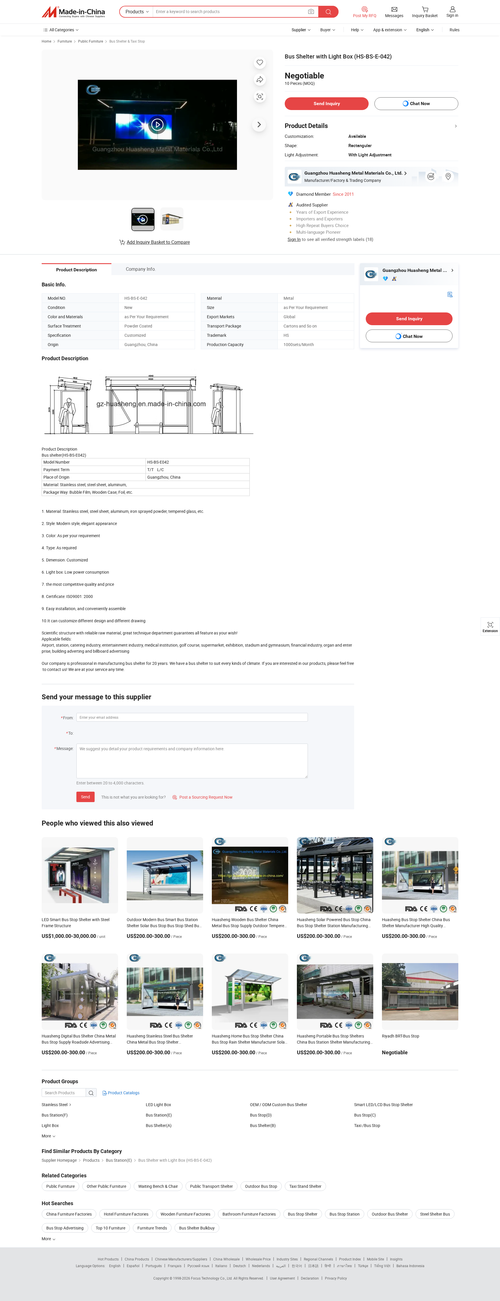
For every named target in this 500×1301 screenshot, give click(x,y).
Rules (454, 29)
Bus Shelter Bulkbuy (197, 1228)
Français (174, 1265)
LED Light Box (158, 1104)
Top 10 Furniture (110, 1228)
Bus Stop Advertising (65, 1228)
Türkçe (363, 1265)
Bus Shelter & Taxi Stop (127, 41)
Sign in (452, 15)
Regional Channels (318, 1259)
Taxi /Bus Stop (367, 1125)
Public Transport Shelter (211, 1186)
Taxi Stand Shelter (305, 1186)
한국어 (297, 1265)
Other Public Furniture (106, 1186)
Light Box (50, 1125)
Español (133, 1265)
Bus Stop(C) (365, 1115)
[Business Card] (450, 294)
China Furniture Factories (69, 1214)
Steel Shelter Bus (435, 1214)
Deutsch (239, 1265)
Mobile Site (375, 1259)
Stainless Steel (54, 1104)
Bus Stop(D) (261, 1115)
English (115, 1265)
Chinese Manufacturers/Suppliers (181, 1259)
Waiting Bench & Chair (158, 1186)
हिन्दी (328, 1265)
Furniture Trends (152, 1228)
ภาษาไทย (344, 1265)
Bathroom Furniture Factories (249, 1214)
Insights (396, 1259)
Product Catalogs (123, 1092)
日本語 (313, 1265)
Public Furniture (90, 41)
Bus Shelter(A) (159, 1125)
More (47, 1238)
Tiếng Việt (382, 1265)
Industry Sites (287, 1259)
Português (154, 1265)
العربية (281, 1265)
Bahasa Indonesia (410, 1265)
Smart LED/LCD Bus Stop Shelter (383, 1104)
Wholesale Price (258, 1259)
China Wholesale (226, 1259)
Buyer (325, 29)
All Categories (61, 29)
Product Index (350, 1259)
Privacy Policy (336, 1278)
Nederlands (261, 1265)
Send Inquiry (327, 103)
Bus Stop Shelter (302, 1214)
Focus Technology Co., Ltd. (212, 1278)
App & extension (387, 29)
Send (85, 796)
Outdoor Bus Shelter (390, 1214)
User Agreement (282, 1278)
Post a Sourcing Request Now (202, 797)
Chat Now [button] (420, 103)
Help (355, 29)
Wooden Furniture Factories (185, 1214)
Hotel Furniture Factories (126, 1214)
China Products (137, 1259)
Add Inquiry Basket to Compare (158, 242)
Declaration (310, 1278)
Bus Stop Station (345, 1214)
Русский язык (198, 1265)
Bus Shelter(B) (263, 1125)
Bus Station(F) (55, 1115)
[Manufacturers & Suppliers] (73, 12)
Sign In (294, 239)
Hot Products (108, 1259)
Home (46, 41)
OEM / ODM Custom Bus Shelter (278, 1104)
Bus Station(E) (159, 1115)
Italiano (221, 1265)
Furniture (65, 41)
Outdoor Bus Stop (261, 1186)
